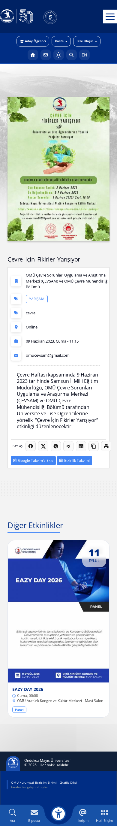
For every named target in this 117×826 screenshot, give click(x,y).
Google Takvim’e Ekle (35, 460)
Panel (19, 709)
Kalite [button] (59, 41)
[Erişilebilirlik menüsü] (58, 813)
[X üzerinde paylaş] (43, 446)
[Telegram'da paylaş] (68, 446)
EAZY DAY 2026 (27, 689)
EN (84, 55)
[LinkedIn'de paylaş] (81, 446)
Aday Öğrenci (35, 41)
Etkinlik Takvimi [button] (77, 460)
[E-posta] (45, 55)
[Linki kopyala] (93, 446)
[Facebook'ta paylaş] (31, 446)
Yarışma (36, 298)
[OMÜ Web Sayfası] (16, 16)
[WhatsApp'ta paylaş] (56, 446)
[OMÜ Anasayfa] (33, 55)
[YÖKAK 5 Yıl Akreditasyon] (60, 16)
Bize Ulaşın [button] (84, 41)
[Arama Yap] (71, 55)
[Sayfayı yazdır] (106, 446)
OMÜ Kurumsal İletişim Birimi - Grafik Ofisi (44, 782)
